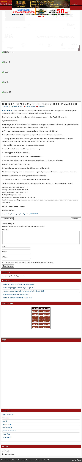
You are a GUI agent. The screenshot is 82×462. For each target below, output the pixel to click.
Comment (5, 229)
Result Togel (6, 434)
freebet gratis (15, 214)
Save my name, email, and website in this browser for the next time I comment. (29, 262)
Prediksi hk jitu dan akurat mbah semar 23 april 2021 (18, 284)
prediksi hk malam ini (9, 431)
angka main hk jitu (8, 414)
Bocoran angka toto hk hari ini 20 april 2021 (15, 294)
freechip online (24, 214)
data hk (4, 421)
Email (4, 251)
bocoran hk (5, 418)
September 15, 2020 (16, 107)
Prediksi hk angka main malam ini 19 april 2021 (17, 297)
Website (4, 257)
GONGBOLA (34, 214)
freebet (8, 214)
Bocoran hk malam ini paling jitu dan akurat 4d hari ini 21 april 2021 (23, 291)
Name (4, 246)
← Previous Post (7, 219)
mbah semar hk (7, 427)
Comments (41, 107)
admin (6, 107)
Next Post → (76, 219)
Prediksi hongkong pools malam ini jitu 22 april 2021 (18, 288)
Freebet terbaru (30, 107)
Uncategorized (6, 437)
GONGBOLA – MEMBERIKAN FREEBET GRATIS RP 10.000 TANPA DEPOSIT (39, 104)
